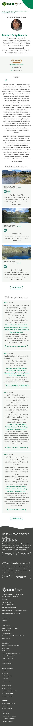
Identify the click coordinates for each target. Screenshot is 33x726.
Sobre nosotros (12, 11)
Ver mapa (5, 599)
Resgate (6, 80)
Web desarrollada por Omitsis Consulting (11, 613)
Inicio (3, 11)
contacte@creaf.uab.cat (9, 607)
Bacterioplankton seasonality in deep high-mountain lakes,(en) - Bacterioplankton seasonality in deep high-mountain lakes (16, 361)
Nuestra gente (23, 11)
